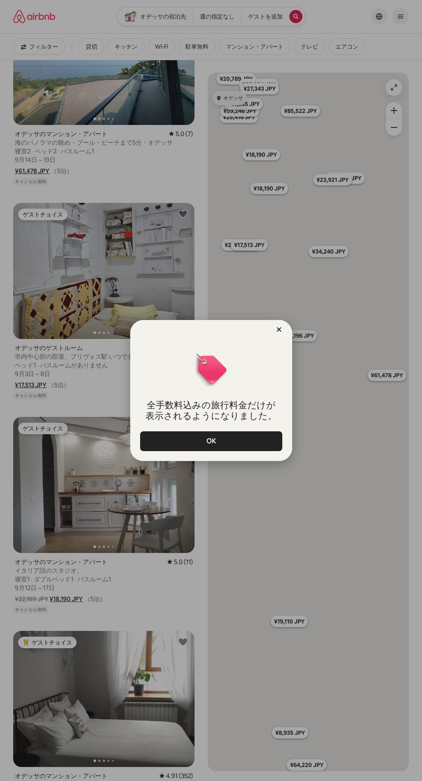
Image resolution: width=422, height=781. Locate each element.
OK (211, 441)
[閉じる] (279, 329)
